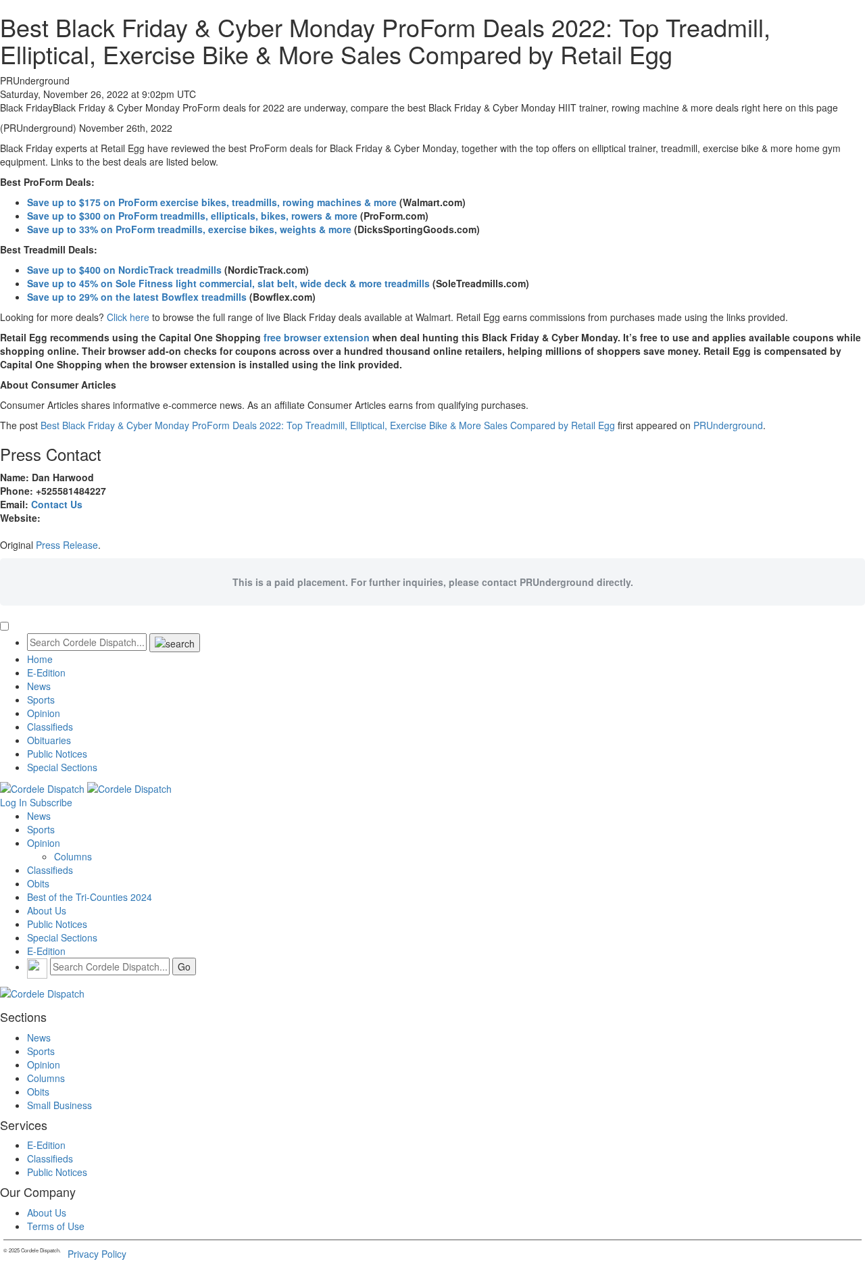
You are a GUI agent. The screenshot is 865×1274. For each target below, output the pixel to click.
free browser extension (317, 337)
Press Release (67, 545)
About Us (46, 910)
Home (40, 659)
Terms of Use (55, 1226)
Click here (128, 317)
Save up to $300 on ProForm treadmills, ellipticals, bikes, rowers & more (192, 215)
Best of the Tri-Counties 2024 (89, 897)
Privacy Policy (97, 1253)
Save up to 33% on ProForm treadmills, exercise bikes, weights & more (189, 229)
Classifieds (50, 726)
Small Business (59, 1105)
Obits (38, 883)
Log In (13, 802)
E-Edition (46, 672)
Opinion (43, 713)
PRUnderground (728, 425)
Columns (73, 856)
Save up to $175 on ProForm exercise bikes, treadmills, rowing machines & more (212, 202)
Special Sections (62, 767)
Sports (41, 699)
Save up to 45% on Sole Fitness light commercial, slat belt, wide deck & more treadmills (228, 283)
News (39, 686)
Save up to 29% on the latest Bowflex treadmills (137, 296)
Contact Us (56, 504)
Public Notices (57, 753)
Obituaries (49, 740)
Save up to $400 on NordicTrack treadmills (124, 269)
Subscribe (51, 802)
